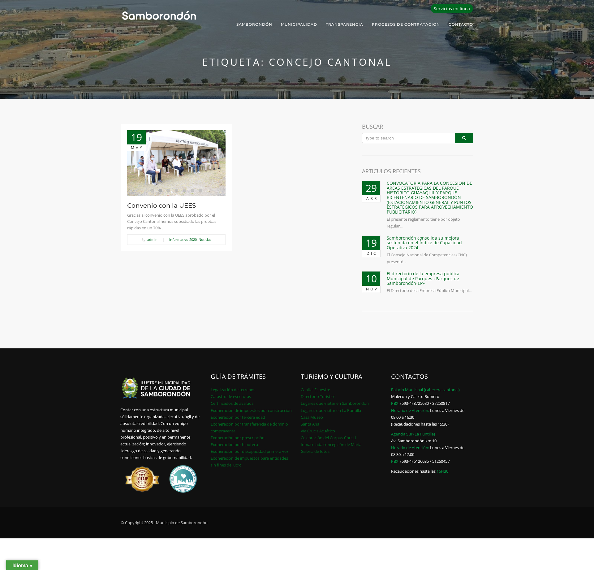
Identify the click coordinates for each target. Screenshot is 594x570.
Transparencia (344, 24)
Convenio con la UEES (161, 205)
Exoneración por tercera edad (238, 417)
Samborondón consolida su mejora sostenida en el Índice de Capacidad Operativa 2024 (424, 242)
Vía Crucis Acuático (318, 431)
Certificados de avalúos (232, 403)
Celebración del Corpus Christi (328, 437)
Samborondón (254, 24)
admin (152, 239)
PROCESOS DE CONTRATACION (406, 24)
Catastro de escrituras (231, 396)
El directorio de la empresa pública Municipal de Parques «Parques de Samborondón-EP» (423, 278)
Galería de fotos (315, 451)
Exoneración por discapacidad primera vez (249, 451)
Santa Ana (310, 424)
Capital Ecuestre (315, 389)
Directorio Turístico (318, 396)
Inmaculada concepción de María (331, 444)
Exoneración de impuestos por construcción (251, 410)
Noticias (205, 239)
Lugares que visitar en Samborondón (335, 403)
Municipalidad (299, 24)
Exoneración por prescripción (238, 437)
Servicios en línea (452, 8)
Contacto (461, 24)
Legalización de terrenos (233, 389)
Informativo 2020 (183, 239)
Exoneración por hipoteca (234, 444)
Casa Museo (312, 417)
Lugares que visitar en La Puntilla (331, 410)
